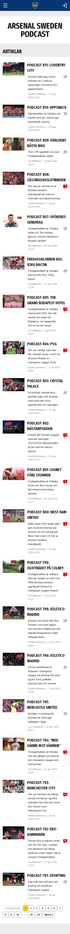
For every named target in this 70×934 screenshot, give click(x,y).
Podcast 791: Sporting (46, 875)
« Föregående (13, 908)
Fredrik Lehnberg (36, 93)
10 (17, 914)
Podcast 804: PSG (42, 344)
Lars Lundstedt (35, 726)
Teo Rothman (34, 161)
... (24, 914)
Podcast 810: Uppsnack (46, 107)
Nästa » (49, 914)
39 (31, 914)
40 (38, 914)
